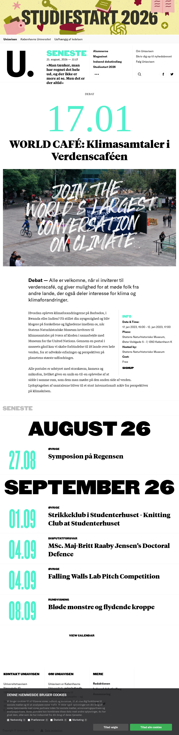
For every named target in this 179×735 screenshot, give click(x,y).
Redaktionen (101, 683)
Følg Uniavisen (145, 61)
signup (128, 368)
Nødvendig (17, 719)
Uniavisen (10, 39)
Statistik (60, 719)
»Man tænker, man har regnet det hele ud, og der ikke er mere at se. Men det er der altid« (65, 73)
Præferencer (39, 719)
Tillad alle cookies (151, 727)
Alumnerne (100, 51)
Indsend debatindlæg (107, 61)
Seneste (66, 53)
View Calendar (81, 635)
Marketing (79, 719)
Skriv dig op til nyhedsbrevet (154, 56)
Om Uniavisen (144, 51)
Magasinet (100, 56)
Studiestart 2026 (104, 66)
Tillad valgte (111, 727)
